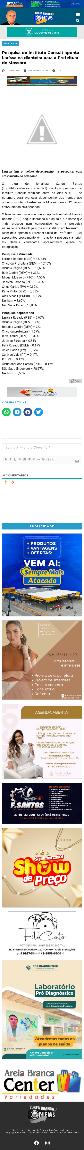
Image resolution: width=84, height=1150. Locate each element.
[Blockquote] (33, 459)
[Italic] (10, 459)
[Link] (43, 459)
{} (47, 459)
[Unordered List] (29, 459)
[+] (52, 459)
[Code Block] (38, 459)
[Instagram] (47, 1143)
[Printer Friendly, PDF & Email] (75, 380)
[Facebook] (37, 1143)
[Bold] (5, 459)
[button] (77, 14)
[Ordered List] (24, 459)
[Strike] (19, 459)
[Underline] (15, 459)
